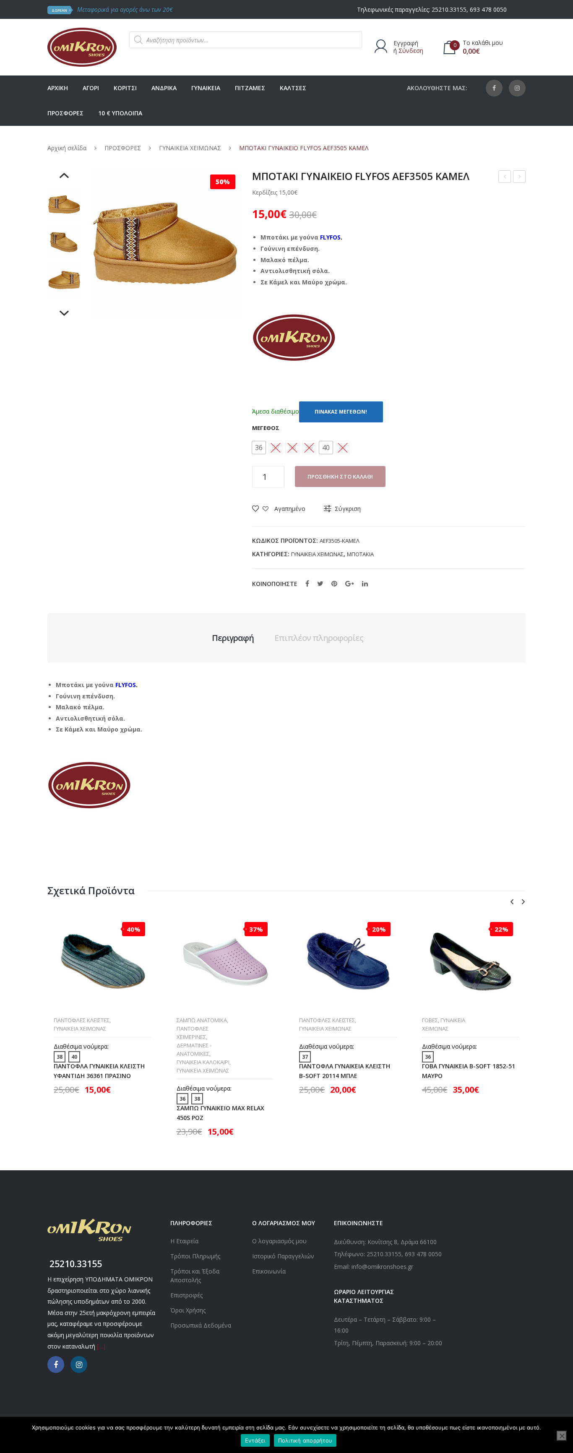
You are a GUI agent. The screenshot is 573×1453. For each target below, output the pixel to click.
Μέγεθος (265, 428)
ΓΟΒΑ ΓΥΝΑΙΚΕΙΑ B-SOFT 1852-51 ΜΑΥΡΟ (468, 1071)
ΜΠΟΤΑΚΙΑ (360, 554)
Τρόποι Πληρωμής (195, 1256)
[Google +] (349, 583)
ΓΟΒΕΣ (430, 1020)
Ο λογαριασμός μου (279, 1241)
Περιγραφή (233, 637)
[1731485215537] (64, 280)
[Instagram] (517, 88)
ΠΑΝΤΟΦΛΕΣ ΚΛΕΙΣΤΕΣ (81, 1020)
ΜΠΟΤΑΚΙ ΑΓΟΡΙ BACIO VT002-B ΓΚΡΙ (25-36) (519, 177)
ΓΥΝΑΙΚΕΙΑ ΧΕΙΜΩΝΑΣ (190, 148)
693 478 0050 (488, 9)
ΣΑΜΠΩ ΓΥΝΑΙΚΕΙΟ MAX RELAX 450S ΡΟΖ (220, 1113)
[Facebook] (494, 88)
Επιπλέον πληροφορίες (318, 637)
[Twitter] (320, 583)
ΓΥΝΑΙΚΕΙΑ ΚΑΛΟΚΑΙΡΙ (203, 1062)
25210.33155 (449, 9)
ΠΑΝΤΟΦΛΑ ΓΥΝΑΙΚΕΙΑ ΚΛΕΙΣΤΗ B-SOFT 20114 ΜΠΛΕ (344, 1071)
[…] (101, 1346)
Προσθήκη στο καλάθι (340, 476)
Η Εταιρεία (184, 1241)
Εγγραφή (405, 43)
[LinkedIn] (365, 583)
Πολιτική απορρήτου (305, 1440)
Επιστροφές (186, 1295)
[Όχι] (562, 1436)
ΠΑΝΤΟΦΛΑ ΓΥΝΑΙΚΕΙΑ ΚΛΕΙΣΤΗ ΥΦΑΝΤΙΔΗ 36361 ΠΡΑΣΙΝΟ (99, 1071)
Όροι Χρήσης (188, 1310)
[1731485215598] (64, 242)
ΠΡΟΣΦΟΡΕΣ (122, 148)
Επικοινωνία (269, 1271)
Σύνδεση (410, 51)
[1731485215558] (64, 204)
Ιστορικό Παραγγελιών (283, 1256)
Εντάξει (255, 1440)
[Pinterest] (334, 583)
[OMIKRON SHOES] (82, 46)
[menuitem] (57, 88)
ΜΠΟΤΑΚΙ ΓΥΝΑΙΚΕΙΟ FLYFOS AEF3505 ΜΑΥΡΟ (505, 177)
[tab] (233, 638)
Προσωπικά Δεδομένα (200, 1325)
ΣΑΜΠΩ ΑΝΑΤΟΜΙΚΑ (202, 1020)
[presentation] (511, 902)
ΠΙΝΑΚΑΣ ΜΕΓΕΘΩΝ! (341, 411)
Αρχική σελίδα (66, 148)
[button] (259, 447)
